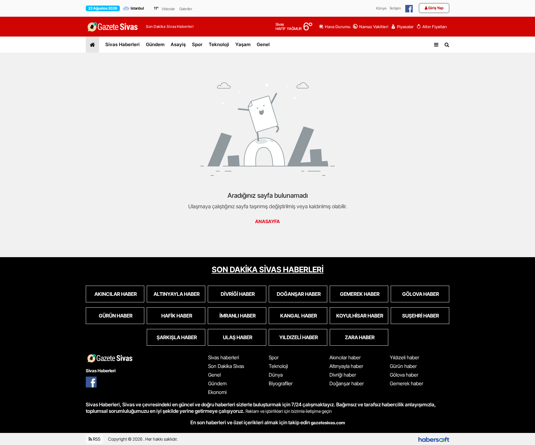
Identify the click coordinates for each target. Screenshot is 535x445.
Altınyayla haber (346, 366)
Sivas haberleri (223, 357)
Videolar (168, 8)
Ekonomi (217, 392)
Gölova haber (404, 375)
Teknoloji (219, 44)
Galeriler (185, 8)
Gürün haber (403, 366)
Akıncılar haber (345, 357)
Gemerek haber (406, 383)
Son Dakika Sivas (226, 366)
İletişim (395, 8)
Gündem (155, 44)
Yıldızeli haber (404, 357)
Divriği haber (342, 375)
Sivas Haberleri (122, 44)
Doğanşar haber (346, 383)
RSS (96, 439)
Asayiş (178, 44)
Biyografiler (281, 383)
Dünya (276, 375)
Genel (263, 44)
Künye (381, 8)
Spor (197, 44)
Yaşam (242, 44)
